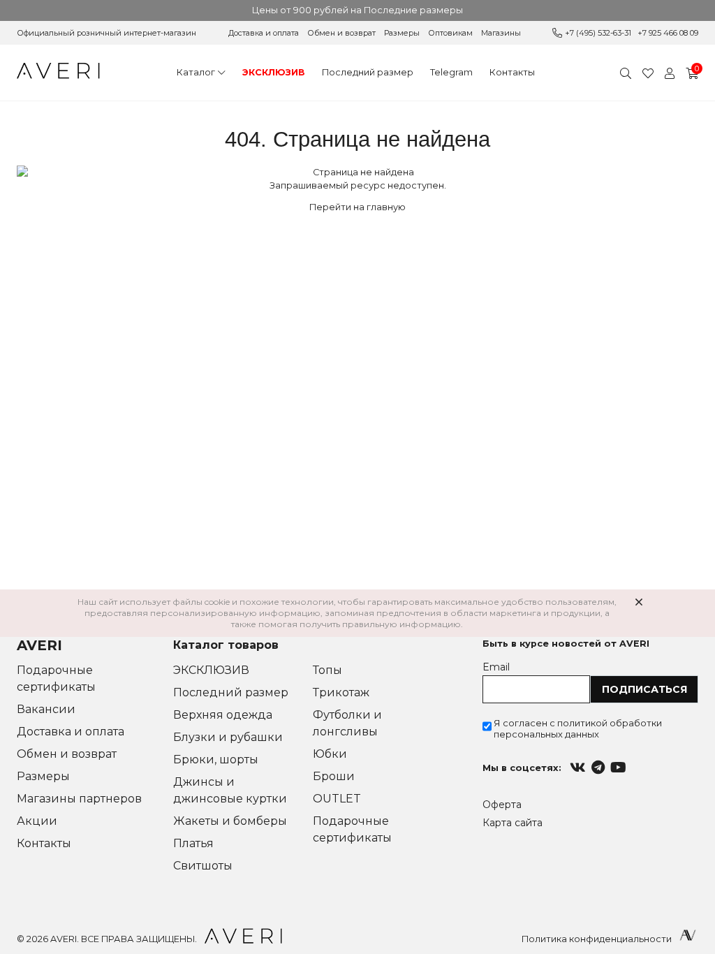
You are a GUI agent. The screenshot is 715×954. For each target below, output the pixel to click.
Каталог (196, 72)
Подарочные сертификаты (56, 678)
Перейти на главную (357, 207)
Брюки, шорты (215, 759)
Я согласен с (578, 728)
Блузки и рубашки (228, 737)
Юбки (330, 754)
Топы (327, 670)
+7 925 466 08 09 (667, 33)
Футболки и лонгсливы (347, 723)
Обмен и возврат (341, 33)
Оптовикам (450, 33)
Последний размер (367, 72)
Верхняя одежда (222, 714)
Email (496, 667)
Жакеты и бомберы (230, 821)
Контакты (512, 72)
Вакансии (46, 709)
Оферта (502, 804)
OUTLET (337, 798)
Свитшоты (203, 865)
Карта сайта (512, 822)
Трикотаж (341, 692)
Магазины (501, 33)
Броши (334, 776)
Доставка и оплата (263, 33)
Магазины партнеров (79, 798)
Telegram (451, 72)
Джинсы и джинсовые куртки (230, 790)
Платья (193, 843)
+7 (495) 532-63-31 (598, 33)
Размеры (402, 33)
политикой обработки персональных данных (578, 728)
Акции (37, 821)
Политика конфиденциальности (597, 939)
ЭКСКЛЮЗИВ (273, 72)
